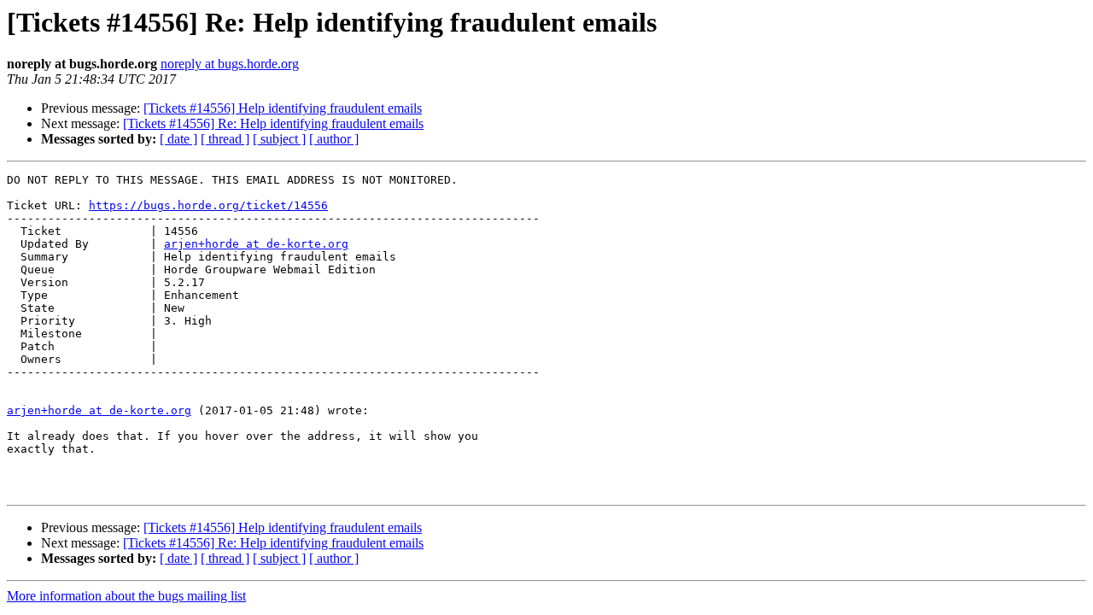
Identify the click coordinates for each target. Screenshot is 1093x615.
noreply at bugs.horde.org (230, 63)
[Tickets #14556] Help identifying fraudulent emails (282, 108)
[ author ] (334, 139)
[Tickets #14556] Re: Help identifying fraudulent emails (273, 123)
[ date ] (178, 139)
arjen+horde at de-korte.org (256, 243)
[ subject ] (279, 139)
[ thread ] (225, 139)
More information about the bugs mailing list (126, 596)
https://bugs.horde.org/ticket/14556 (208, 205)
